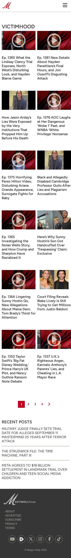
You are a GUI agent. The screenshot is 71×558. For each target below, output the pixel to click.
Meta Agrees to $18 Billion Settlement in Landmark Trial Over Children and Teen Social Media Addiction (34, 471)
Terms (10, 528)
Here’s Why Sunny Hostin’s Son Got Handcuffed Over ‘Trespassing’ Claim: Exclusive (52, 245)
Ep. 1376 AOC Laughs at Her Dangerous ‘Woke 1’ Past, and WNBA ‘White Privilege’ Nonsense (53, 125)
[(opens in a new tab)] (12, 539)
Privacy (11, 523)
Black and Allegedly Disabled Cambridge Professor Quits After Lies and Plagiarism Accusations (54, 185)
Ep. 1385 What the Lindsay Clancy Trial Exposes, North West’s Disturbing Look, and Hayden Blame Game (17, 67)
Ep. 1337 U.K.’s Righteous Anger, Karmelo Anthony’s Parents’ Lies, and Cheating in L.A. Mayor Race (52, 366)
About (10, 511)
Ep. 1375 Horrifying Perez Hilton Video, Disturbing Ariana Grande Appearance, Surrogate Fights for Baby (18, 187)
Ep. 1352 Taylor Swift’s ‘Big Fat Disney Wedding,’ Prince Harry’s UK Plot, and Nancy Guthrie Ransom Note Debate (15, 368)
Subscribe (13, 519)
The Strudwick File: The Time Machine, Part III (27, 453)
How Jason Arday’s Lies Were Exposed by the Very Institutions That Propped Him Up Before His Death (16, 127)
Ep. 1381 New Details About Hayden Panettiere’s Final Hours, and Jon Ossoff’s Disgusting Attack (53, 67)
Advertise (13, 515)
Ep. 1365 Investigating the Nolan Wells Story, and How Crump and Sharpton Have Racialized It (18, 247)
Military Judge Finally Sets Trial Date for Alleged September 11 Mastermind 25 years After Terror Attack (34, 435)
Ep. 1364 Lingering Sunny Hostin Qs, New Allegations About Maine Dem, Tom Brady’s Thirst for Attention (19, 307)
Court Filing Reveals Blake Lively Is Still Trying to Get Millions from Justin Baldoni (54, 303)
